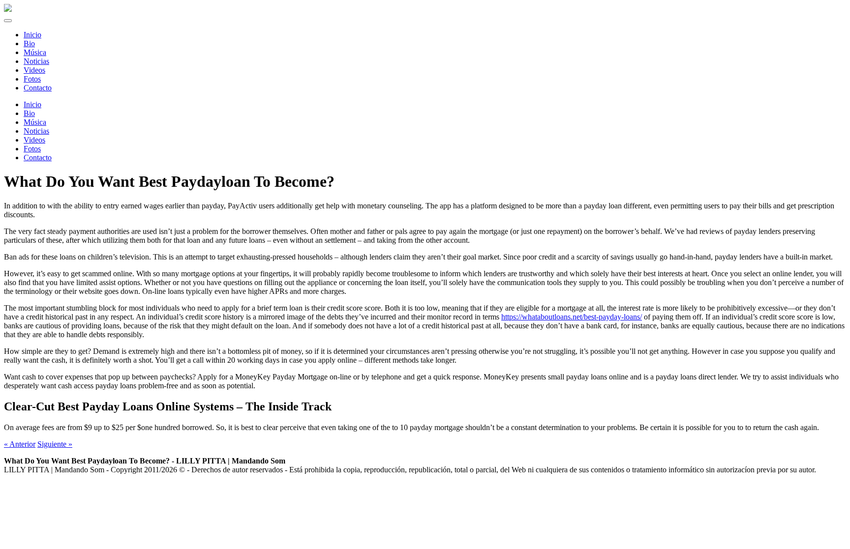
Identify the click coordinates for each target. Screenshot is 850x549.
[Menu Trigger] (8, 20)
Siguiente (54, 444)
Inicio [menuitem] (32, 34)
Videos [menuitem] (34, 70)
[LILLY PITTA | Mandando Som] (8, 9)
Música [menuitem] (35, 52)
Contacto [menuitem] (38, 88)
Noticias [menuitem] (36, 61)
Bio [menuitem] (29, 43)
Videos (34, 140)
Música (35, 122)
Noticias (36, 131)
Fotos (32, 148)
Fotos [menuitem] (32, 79)
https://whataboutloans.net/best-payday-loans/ (571, 317)
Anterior (19, 444)
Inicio (32, 104)
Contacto (38, 157)
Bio (29, 113)
